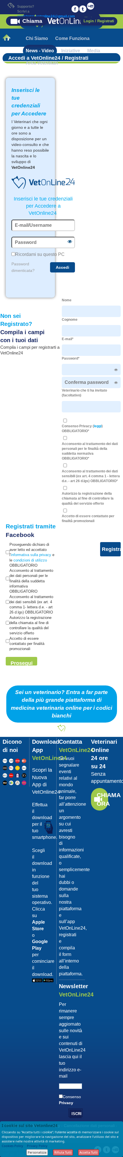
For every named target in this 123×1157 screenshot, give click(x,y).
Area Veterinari (42, 63)
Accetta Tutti (89, 1152)
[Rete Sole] (5, 782)
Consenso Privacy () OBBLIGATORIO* (82, 428)
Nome (67, 300)
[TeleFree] (17, 782)
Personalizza (37, 1152)
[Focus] (11, 775)
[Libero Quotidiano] (24, 767)
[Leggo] (17, 760)
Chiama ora (102, 799)
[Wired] (5, 767)
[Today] (5, 775)
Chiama (32, 21)
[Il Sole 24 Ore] (11, 760)
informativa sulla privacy (31, 555)
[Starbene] (24, 782)
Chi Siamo (37, 38)
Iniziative (70, 50)
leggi (98, 426)
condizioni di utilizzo (30, 560)
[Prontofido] (17, 775)
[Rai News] (24, 760)
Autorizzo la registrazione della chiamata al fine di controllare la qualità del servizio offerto (88, 498)
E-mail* (68, 339)
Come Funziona (72, 38)
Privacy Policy (37, 1146)
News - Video (40, 50)
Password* (71, 358)
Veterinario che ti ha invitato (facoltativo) (84, 392)
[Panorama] (17, 767)
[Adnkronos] (11, 767)
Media (93, 50)
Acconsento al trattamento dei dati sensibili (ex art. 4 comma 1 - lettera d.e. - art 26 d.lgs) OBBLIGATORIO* (91, 476)
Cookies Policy (12, 1146)
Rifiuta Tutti (63, 1152)
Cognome (70, 320)
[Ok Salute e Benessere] (11, 782)
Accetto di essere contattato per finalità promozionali (88, 518)
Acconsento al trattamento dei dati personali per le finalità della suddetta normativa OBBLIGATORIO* (90, 451)
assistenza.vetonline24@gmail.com (46, 16)
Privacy (66, 1102)
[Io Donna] (24, 775)
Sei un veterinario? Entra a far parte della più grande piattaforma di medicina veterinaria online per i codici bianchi (61, 704)
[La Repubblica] (5, 760)
